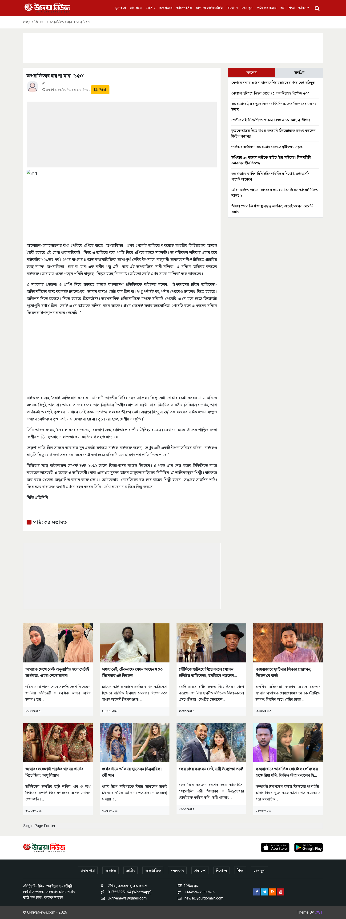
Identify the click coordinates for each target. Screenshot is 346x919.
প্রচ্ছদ (26, 22)
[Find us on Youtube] (280, 891)
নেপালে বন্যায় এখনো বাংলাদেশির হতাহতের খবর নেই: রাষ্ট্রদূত (273, 82)
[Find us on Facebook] (256, 891)
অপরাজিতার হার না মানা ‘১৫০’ (55, 76)
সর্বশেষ (251, 72)
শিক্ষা (291, 8)
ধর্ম (282, 8)
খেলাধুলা (247, 8)
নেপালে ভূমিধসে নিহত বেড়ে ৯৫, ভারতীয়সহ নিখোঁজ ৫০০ (270, 93)
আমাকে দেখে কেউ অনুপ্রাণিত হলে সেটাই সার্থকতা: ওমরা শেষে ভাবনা (57, 672)
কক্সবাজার (166, 8)
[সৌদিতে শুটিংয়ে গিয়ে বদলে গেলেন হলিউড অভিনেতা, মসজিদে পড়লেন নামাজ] (211, 642)
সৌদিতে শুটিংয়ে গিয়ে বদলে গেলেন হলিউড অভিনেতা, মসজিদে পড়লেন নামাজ (206, 673)
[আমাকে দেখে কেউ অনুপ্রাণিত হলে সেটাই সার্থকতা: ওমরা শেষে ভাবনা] (58, 642)
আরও (302, 8)
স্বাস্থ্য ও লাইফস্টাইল (209, 8)
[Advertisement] (173, 47)
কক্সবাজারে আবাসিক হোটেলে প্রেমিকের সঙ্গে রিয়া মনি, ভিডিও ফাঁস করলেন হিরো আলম (287, 772)
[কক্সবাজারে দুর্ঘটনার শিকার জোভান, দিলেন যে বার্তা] (288, 642)
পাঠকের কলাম (267, 8)
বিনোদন (232, 8)
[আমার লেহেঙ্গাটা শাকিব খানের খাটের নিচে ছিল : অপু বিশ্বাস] (58, 742)
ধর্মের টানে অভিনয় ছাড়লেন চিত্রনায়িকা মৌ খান (131, 772)
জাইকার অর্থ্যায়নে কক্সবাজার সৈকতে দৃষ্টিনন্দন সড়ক (266, 147)
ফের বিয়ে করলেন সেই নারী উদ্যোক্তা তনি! (211, 768)
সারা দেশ (200, 870)
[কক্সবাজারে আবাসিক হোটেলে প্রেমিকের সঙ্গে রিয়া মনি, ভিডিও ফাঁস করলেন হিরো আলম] (288, 742)
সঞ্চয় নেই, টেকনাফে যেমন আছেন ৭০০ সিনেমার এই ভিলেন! (132, 672)
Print (101, 89)
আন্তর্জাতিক (184, 8)
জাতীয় (150, 8)
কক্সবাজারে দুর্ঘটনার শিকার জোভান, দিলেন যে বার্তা (283, 672)
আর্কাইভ (110, 870)
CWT (319, 912)
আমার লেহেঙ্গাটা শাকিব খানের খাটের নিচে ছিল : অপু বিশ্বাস (54, 772)
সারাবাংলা (136, 8)
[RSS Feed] (272, 891)
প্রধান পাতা (88, 870)
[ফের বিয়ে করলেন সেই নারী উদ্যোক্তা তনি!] (211, 742)
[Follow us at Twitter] (264, 891)
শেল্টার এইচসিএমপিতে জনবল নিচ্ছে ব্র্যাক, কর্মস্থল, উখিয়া (270, 120)
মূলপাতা (120, 8)
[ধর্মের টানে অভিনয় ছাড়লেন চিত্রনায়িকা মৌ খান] (134, 742)
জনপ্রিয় (299, 72)
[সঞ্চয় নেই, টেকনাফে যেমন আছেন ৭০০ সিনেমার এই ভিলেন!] (134, 642)
